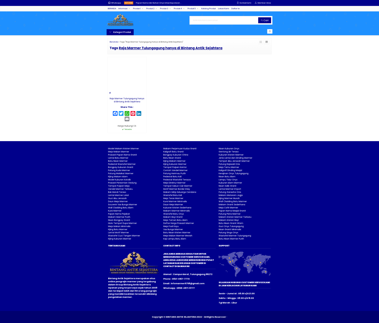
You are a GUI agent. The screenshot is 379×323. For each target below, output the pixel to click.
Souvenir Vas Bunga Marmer (122, 204)
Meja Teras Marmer (173, 198)
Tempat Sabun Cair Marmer (177, 185)
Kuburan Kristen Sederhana (177, 207)
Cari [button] (266, 20)
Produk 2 (150, 8)
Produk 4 (178, 8)
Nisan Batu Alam (227, 176)
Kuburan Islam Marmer (230, 182)
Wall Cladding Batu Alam (120, 207)
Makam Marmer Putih (119, 216)
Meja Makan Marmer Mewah (177, 235)
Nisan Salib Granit (227, 185)
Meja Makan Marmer (118, 151)
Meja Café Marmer (228, 207)
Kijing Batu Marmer (117, 229)
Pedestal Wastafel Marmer (122, 164)
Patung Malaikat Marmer (120, 173)
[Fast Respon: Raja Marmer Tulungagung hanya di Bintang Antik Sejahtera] (110, 93)
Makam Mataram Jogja (231, 195)
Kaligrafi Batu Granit (173, 151)
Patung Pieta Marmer (230, 213)
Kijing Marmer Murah (229, 198)
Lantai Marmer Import (230, 188)
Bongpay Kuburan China (175, 154)
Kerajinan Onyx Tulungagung (233, 173)
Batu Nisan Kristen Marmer (176, 232)
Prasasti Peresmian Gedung (122, 182)
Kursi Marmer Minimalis (175, 201)
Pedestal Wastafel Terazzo (177, 179)
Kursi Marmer (115, 210)
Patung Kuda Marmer (119, 170)
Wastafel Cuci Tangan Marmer (124, 235)
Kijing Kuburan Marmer (119, 238)
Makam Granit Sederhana (232, 204)
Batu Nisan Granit (172, 157)
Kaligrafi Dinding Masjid (230, 170)
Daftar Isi (235, 8)
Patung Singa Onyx (228, 232)
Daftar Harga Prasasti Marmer (178, 223)
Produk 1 (137, 8)
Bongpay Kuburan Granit (120, 167)
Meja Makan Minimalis (119, 226)
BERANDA (112, 8)
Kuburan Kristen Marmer (231, 154)
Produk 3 (164, 8)
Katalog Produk (208, 8)
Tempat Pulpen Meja (119, 185)
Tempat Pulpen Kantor (175, 167)
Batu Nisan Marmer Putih (231, 238)
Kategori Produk (122, 32)
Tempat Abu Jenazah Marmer (234, 161)
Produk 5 (192, 8)
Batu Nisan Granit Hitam (231, 223)
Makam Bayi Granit (173, 216)
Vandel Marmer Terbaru (120, 188)
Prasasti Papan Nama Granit (122, 154)
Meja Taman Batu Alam (175, 220)
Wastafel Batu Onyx (173, 213)
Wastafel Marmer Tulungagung (235, 235)
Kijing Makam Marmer (174, 161)
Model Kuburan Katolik (119, 179)
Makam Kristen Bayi (229, 220)
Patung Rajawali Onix (229, 164)
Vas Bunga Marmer (173, 229)
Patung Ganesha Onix (230, 192)
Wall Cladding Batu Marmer (233, 201)
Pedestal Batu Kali (172, 176)
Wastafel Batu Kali (172, 195)
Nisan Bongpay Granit (119, 220)
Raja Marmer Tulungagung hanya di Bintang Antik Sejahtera (127, 100)
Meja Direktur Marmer (174, 182)
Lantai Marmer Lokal (118, 195)
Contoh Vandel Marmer (175, 170)
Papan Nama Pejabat (119, 213)
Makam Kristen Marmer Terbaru (235, 216)
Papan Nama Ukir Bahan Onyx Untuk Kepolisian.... (159, 3)
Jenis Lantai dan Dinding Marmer (235, 157)
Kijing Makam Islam (118, 176)
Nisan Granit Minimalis (230, 229)
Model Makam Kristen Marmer (123, 148)
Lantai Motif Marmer (118, 232)
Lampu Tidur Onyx (228, 179)
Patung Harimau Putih (174, 173)
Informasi (122, 8)
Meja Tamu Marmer (229, 167)
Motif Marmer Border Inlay (176, 188)
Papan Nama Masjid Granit (232, 210)
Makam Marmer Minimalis (176, 210)
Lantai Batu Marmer (118, 157)
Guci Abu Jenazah (117, 198)
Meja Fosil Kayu (171, 226)
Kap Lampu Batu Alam (174, 238)
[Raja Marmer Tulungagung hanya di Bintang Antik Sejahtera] (127, 76)
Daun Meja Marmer (118, 201)
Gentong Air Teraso (229, 151)
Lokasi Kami (223, 8)
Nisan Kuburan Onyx (229, 148)
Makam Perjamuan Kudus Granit (180, 148)
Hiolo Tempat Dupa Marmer (122, 223)
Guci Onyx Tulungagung (231, 226)
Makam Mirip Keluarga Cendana (179, 192)
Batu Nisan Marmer (118, 161)
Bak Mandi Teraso (117, 192)
